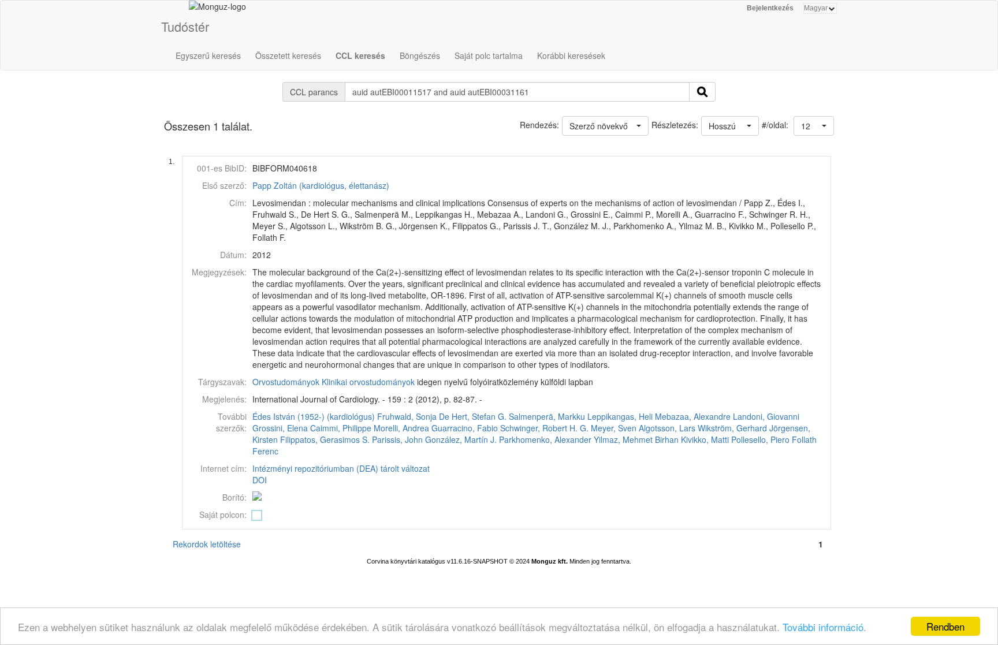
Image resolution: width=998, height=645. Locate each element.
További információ (823, 627)
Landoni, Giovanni (766, 416)
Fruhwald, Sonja (407, 416)
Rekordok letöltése (207, 544)
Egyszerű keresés (208, 55)
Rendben (945, 626)
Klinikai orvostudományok (368, 381)
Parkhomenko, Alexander (545, 439)
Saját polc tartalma (489, 55)
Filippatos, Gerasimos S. (325, 439)
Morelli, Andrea (401, 428)
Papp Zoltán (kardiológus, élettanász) (320, 185)
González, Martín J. (461, 439)
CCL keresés (360, 55)
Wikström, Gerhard (732, 428)
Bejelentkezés (770, 8)
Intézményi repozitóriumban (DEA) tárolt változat (341, 468)
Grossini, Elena (280, 428)
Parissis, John (397, 439)
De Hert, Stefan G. (473, 416)
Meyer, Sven (613, 428)
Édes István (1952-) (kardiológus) (313, 416)
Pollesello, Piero (760, 439)
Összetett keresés (288, 55)
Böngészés (420, 55)
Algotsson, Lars (667, 428)
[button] (814, 126)
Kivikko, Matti (705, 439)
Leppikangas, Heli (620, 416)
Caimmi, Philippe (340, 428)
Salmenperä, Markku (547, 416)
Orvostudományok (285, 381)
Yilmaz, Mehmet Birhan (636, 439)
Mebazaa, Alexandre (693, 416)
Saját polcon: (223, 514)
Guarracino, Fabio (464, 428)
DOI (259, 480)
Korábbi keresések (571, 55)
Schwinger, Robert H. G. (544, 428)
